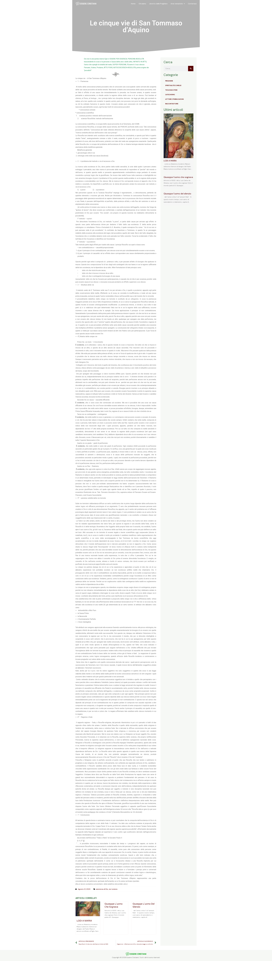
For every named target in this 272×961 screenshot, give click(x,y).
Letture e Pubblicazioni (174, 99)
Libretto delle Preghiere (158, 4)
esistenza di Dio (102, 889)
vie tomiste (113, 889)
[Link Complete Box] (178, 142)
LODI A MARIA (84, 921)
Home (133, 4)
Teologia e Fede (171, 90)
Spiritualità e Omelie (173, 85)
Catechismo (170, 95)
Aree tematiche (177, 4)
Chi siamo (142, 4)
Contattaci (192, 4)
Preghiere (169, 81)
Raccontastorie (171, 104)
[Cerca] (190, 68)
